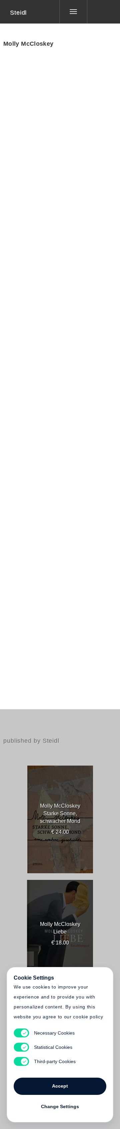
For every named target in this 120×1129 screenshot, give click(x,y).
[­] (98, 11)
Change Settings (60, 1106)
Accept (60, 1086)
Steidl (18, 12)
